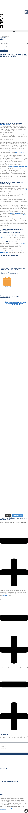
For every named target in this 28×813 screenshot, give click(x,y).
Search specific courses (6, 49)
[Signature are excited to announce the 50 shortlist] (14, 384)
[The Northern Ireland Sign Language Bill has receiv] (14, 508)
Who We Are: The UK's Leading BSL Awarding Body (11, 183)
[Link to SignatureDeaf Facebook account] (1, 26)
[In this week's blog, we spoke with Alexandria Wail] (14, 446)
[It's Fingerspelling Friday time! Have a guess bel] (14, 332)
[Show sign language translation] (26, 811)
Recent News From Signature (9, 255)
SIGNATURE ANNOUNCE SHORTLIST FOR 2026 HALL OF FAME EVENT (13, 268)
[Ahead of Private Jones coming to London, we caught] (14, 498)
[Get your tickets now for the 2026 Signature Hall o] (14, 311)
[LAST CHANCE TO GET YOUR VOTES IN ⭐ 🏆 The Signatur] (14, 436)
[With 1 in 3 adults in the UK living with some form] (14, 374)
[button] (14, 31)
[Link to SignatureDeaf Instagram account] (1, 15)
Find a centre (4, 51)
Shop (1, 794)
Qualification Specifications (9, 781)
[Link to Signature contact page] (14, 763)
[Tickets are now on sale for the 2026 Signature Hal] (14, 343)
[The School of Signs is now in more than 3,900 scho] (14, 425)
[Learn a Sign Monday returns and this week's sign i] (14, 322)
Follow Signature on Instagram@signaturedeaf (10, 296)
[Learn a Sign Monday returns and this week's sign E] (14, 477)
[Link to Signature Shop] (14, 788)
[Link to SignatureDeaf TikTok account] (1, 19)
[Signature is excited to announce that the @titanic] (14, 394)
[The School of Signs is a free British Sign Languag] (14, 415)
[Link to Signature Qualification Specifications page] (14, 776)
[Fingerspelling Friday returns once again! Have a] (14, 488)
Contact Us (3, 769)
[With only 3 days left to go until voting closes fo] (14, 467)
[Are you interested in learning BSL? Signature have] (14, 405)
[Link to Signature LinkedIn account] (1, 23)
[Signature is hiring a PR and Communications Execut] (14, 456)
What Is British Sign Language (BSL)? (12, 123)
